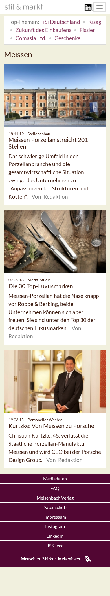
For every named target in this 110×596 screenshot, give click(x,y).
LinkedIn (55, 536)
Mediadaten (55, 478)
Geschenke (67, 38)
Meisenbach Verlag (55, 497)
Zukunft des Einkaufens (43, 30)
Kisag (94, 22)
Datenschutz (55, 507)
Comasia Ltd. (31, 38)
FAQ (55, 488)
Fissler (87, 30)
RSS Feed (55, 545)
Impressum (55, 516)
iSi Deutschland (61, 22)
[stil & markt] (23, 7)
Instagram (55, 526)
